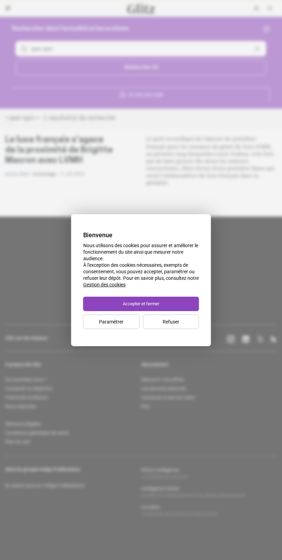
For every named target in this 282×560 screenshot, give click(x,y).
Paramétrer (111, 322)
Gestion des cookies (104, 284)
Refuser (171, 322)
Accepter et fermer (141, 303)
